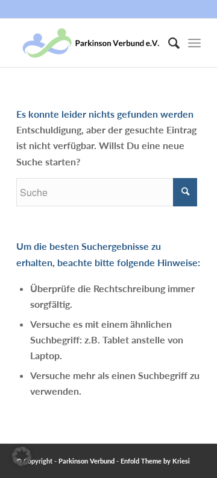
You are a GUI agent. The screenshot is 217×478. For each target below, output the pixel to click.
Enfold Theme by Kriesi (155, 461)
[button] (21, 456)
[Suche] (168, 43)
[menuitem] (168, 43)
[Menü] (194, 42)
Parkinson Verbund (86, 461)
